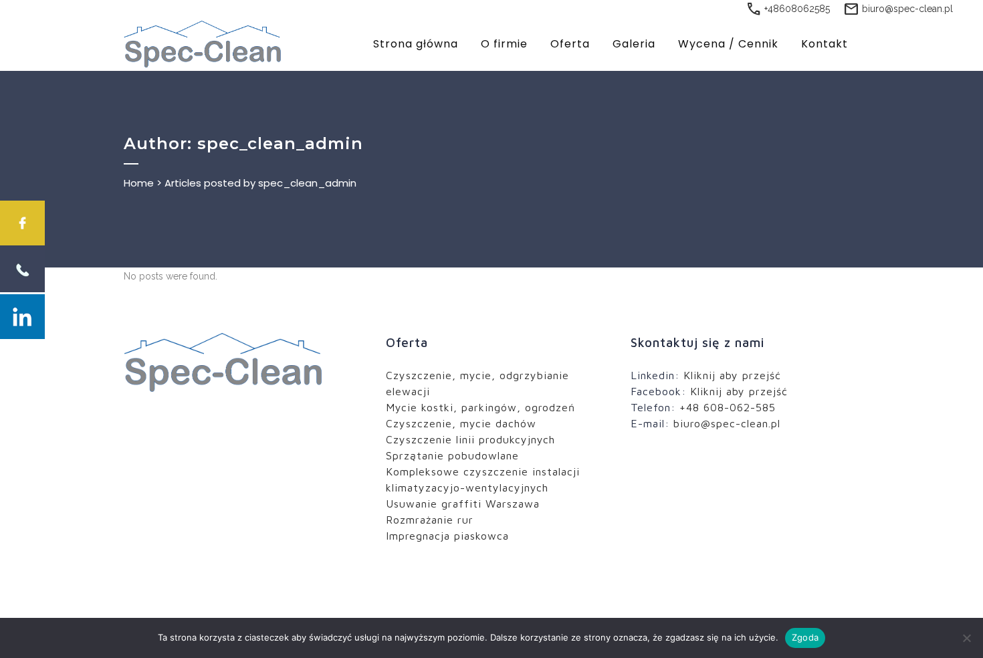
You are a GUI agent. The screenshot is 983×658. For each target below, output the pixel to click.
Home (139, 183)
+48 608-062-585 (727, 407)
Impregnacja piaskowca (447, 536)
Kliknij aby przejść (732, 375)
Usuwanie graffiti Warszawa (463, 504)
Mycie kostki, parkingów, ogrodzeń (480, 407)
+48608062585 (788, 8)
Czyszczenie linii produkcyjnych (470, 439)
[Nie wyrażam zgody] (966, 638)
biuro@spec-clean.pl (898, 8)
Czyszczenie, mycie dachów (461, 423)
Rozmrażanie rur (429, 520)
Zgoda (805, 637)
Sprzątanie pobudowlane (452, 455)
